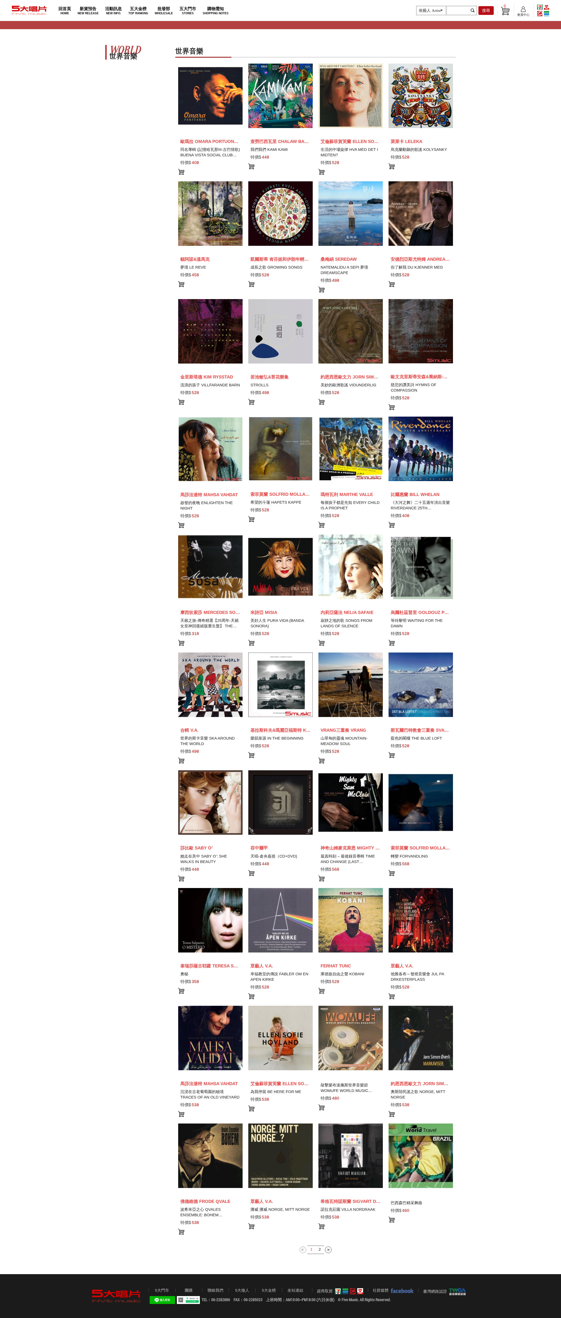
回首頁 (65, 10)
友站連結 (295, 1290)
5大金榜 (269, 1290)
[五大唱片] (116, 1296)
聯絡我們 (215, 1290)
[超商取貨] (348, 1291)
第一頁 (303, 1250)
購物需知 (216, 10)
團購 (189, 1290)
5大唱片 (29, 10)
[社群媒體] (401, 1290)
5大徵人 (242, 1290)
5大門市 (162, 1290)
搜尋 (486, 10)
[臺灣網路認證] (456, 1291)
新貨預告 (88, 10)
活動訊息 (113, 10)
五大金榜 (138, 10)
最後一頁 (328, 1250)
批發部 (164, 10)
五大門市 (187, 10)
